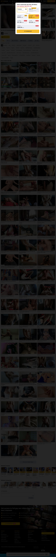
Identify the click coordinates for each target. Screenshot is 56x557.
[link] (41, 3)
